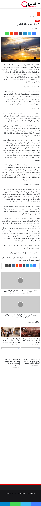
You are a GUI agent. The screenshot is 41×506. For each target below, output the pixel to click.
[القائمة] (39, 5)
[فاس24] (28, 4)
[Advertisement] (24, 389)
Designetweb (30, 493)
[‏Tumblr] (20, 33)
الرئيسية (36, 16)
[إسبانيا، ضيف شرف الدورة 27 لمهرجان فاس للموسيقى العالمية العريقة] (30, 332)
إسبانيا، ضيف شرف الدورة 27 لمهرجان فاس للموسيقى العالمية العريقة (30, 340)
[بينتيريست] (16, 33)
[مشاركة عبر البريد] (9, 265)
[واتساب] (7, 33)
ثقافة (31, 16)
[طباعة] (6, 265)
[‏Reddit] (11, 33)
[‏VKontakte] (13, 265)
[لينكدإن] (25, 33)
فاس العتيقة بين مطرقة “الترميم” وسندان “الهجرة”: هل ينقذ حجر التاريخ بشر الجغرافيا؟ (11, 340)
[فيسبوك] (34, 33)
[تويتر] (29, 33)
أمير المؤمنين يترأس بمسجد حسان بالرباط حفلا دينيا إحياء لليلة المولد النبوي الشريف (32, 361)
